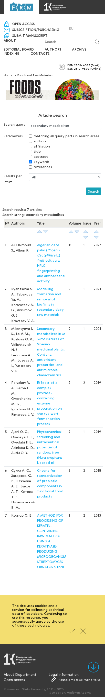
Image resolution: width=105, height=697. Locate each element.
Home (8, 75)
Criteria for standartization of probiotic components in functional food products (50, 483)
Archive (79, 49)
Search (93, 191)
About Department (20, 674)
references (43, 166)
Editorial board (19, 49)
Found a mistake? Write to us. (80, 680)
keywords (42, 161)
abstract (41, 156)
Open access (23, 24)
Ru (71, 28)
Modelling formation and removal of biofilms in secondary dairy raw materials (50, 301)
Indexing (12, 53)
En (78, 28)
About (10, 40)
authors (40, 141)
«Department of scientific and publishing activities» (52, 20)
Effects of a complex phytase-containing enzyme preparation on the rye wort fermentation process (49, 403)
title (37, 151)
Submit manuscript (30, 36)
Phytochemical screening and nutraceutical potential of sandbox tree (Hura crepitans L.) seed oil (49, 447)
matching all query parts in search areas (66, 136)
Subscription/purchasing (35, 30)
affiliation (42, 146)
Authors (53, 49)
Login (55, 28)
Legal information (64, 674)
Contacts (40, 53)
